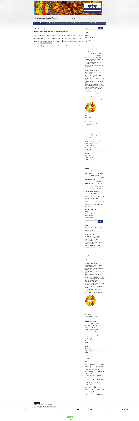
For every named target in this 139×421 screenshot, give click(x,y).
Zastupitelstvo (88, 163)
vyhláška (70, 45)
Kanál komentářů (89, 215)
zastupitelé (36, 46)
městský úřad (88, 178)
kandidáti (92, 173)
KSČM (92, 176)
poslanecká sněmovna (99, 179)
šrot (103, 201)
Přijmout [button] (70, 417)
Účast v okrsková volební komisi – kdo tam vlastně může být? (94, 60)
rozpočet (99, 182)
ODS (102, 178)
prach (50, 45)
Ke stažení (74, 22)
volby (87, 191)
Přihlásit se (87, 211)
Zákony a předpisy (83, 22)
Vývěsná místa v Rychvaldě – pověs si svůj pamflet (94, 66)
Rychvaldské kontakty (39, 22)
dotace (91, 171)
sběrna (92, 183)
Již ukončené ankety (89, 37)
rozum (87, 183)
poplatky (92, 179)
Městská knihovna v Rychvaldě (92, 137)
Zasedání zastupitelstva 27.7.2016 (93, 57)
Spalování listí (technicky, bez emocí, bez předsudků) (51, 31)
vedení (98, 188)
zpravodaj (88, 199)
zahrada (78, 45)
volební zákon (87, 194)
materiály (98, 175)
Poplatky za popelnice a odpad (94, 79)
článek (100, 201)
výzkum (74, 45)
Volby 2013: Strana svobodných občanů (93, 73)
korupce (86, 176)
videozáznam (56, 35)
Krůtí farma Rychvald (90, 134)
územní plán (90, 201)
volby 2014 (91, 191)
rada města (88, 182)
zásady (98, 198)
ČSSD (97, 201)
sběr (90, 183)
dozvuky (96, 171)
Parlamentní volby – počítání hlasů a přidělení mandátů (93, 49)
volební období (98, 191)
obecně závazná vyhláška (47, 37)
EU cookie (69, 419)
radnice (93, 181)
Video (91, 22)
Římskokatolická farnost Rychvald (93, 141)
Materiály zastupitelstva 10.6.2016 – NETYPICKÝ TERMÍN (93, 63)
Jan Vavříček (37, 45)
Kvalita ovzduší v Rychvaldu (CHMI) (93, 136)
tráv (67, 45)
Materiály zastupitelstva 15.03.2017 (93, 52)
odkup (96, 178)
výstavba (99, 194)
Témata (87, 161)
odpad (99, 178)
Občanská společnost (46, 18)
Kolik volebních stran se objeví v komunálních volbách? (92, 46)
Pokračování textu (46, 43)
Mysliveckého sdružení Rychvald (92, 139)
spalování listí (59, 45)
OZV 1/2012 (79, 38)
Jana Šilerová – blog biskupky (92, 132)
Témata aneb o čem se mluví (53, 22)
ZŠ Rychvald (88, 147)
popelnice (87, 179)
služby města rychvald (99, 183)
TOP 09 (92, 189)
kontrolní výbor (99, 173)
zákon (94, 199)
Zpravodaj (97, 22)
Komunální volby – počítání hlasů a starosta (94, 93)
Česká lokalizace (89, 217)
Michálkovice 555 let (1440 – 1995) (93, 53)
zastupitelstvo (42, 46)
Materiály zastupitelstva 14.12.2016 (93, 55)
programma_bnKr (89, 72)
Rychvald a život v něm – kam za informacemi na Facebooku (92, 43)
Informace (44, 45)
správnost (87, 186)
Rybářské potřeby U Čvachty (91, 143)
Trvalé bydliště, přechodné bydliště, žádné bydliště (93, 87)
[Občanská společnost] (68, 15)
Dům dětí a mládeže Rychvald (92, 130)
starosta (93, 186)
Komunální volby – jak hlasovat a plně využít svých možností (94, 84)
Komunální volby (66, 22)
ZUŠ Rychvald (88, 149)
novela (93, 178)
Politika (86, 159)
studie (64, 45)
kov (89, 176)
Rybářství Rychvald (89, 145)
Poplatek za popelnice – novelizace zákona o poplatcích (94, 76)
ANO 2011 (87, 171)
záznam (47, 46)
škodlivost (54, 45)
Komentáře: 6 (80, 33)
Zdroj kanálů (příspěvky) (90, 213)
